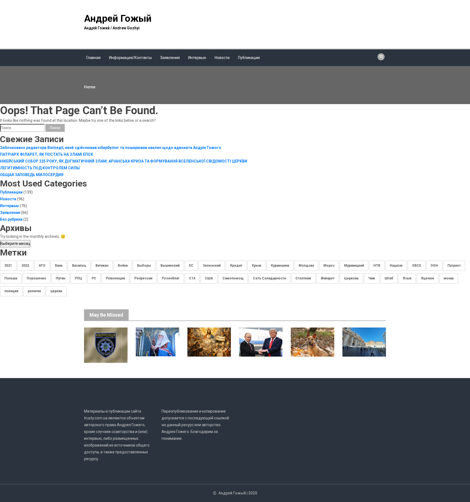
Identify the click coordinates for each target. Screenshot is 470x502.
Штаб (389, 278)
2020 (252, 493)
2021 (8, 265)
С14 (192, 278)
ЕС (191, 265)
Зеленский (212, 265)
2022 (25, 265)
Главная (93, 57)
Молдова (306, 265)
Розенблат (171, 278)
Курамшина (280, 265)
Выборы (144, 265)
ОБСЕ (416, 265)
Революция (115, 278)
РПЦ (78, 278)
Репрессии (143, 278)
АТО (42, 265)
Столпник (303, 278)
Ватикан (101, 265)
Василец (79, 265)
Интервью (197, 57)
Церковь (351, 278)
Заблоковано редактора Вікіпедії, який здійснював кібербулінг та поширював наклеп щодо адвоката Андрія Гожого (110, 147)
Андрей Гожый (117, 18)
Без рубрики (11, 219)
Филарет (328, 278)
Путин (60, 278)
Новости (222, 57)
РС (94, 278)
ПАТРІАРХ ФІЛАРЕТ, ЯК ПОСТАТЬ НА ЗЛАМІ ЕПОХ (46, 154)
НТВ (376, 265)
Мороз (329, 265)
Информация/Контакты (130, 57)
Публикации (249, 57)
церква (56, 291)
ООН (434, 265)
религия (34, 291)
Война (123, 265)
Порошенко (36, 278)
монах (449, 278)
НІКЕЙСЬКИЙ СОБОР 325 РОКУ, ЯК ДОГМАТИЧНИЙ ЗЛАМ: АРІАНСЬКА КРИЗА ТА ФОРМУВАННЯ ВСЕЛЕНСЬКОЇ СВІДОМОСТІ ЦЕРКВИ (123, 161)
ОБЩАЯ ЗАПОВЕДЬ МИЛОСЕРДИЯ (31, 175)
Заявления (170, 57)
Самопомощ (232, 278)
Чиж (371, 278)
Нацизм (396, 265)
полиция (11, 291)
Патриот (454, 265)
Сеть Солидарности (269, 278)
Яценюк (427, 278)
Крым (256, 265)
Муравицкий (354, 265)
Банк (59, 265)
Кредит (236, 265)
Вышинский (170, 265)
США (209, 278)
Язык (407, 278)
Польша (10, 278)
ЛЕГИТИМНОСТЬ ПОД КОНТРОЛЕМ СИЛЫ (40, 168)
